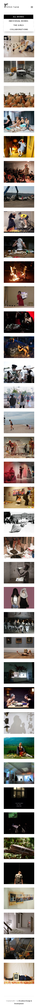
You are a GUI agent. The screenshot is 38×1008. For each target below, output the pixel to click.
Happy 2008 (19, 822)
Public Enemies (19, 797)
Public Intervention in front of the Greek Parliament (19, 522)
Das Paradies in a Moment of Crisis (19, 647)
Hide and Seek (19, 196)
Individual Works (18, 21)
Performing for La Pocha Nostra (19, 372)
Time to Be (19, 221)
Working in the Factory (19, 71)
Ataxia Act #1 (19, 697)
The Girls (18, 25)
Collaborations (19, 29)
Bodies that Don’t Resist (19, 347)
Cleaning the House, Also (19, 447)
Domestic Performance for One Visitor (19, 246)
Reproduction (19, 296)
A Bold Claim (19, 46)
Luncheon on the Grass (19, 121)
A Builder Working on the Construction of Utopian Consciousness (19, 847)
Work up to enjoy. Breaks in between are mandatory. (19, 572)
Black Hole (19, 622)
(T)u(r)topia (19, 321)
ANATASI (19, 271)
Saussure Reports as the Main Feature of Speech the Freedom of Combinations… (19, 672)
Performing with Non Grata (19, 397)
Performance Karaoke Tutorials (19, 171)
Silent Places (19, 897)
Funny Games (19, 96)
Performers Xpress (19, 597)
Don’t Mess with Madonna (19, 472)
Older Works (19, 973)
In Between (19, 922)
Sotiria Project (19, 772)
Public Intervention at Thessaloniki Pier (19, 422)
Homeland (19, 747)
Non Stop (19, 146)
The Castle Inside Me (19, 547)
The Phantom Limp (19, 722)
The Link (19, 872)
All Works (18, 17)
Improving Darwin (19, 497)
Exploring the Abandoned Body (19, 948)
